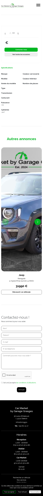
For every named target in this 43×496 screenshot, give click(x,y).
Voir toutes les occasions (21, 54)
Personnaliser (35, 492)
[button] (37, 222)
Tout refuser (22, 492)
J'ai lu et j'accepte (19, 383)
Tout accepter (9, 492)
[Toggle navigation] (38, 5)
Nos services (21, 480)
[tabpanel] (21, 94)
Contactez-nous (21, 49)
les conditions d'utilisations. (26, 383)
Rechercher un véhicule (21, 478)
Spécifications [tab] (7, 68)
